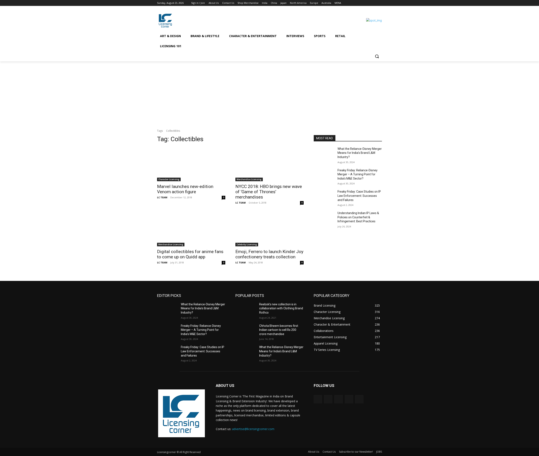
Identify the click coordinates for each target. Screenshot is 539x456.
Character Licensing (168, 179)
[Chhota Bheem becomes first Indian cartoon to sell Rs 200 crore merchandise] (245, 331)
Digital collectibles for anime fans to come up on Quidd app (190, 254)
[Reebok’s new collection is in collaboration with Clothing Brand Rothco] (245, 309)
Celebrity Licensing (247, 244)
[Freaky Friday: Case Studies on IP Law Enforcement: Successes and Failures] (324, 197)
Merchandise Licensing (249, 179)
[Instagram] (362, 3)
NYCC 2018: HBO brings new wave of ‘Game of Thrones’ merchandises (268, 192)
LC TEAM (162, 197)
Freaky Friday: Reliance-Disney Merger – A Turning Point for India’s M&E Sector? (358, 174)
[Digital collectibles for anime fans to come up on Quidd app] (191, 229)
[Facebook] (356, 3)
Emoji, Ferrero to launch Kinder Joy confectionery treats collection (269, 254)
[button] (377, 56)
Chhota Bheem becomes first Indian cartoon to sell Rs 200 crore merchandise (278, 330)
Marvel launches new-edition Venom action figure (185, 189)
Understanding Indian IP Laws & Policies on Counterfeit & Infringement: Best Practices (358, 217)
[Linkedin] (368, 3)
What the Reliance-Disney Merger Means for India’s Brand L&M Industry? (360, 153)
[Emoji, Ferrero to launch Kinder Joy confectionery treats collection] (269, 229)
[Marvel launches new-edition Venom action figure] (191, 164)
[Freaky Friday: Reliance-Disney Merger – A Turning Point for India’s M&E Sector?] (324, 175)
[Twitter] (373, 3)
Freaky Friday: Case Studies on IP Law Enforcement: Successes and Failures (359, 195)
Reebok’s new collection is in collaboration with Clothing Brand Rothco (281, 308)
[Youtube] (379, 3)
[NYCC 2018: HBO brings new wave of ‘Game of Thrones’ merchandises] (269, 164)
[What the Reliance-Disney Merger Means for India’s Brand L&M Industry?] (324, 154)
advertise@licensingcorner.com (253, 429)
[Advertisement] (269, 92)
